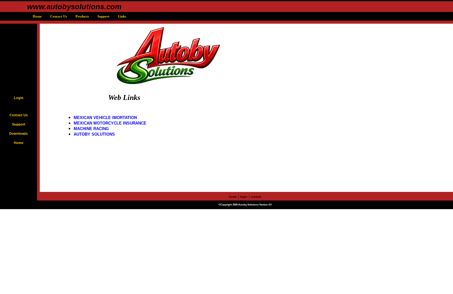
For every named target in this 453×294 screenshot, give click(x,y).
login (243, 196)
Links (121, 16)
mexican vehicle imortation (105, 117)
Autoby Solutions (94, 134)
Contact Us (58, 16)
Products (82, 16)
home (233, 196)
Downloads (18, 133)
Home (37, 16)
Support (102, 16)
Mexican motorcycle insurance (110, 123)
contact (256, 196)
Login (18, 98)
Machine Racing (91, 128)
